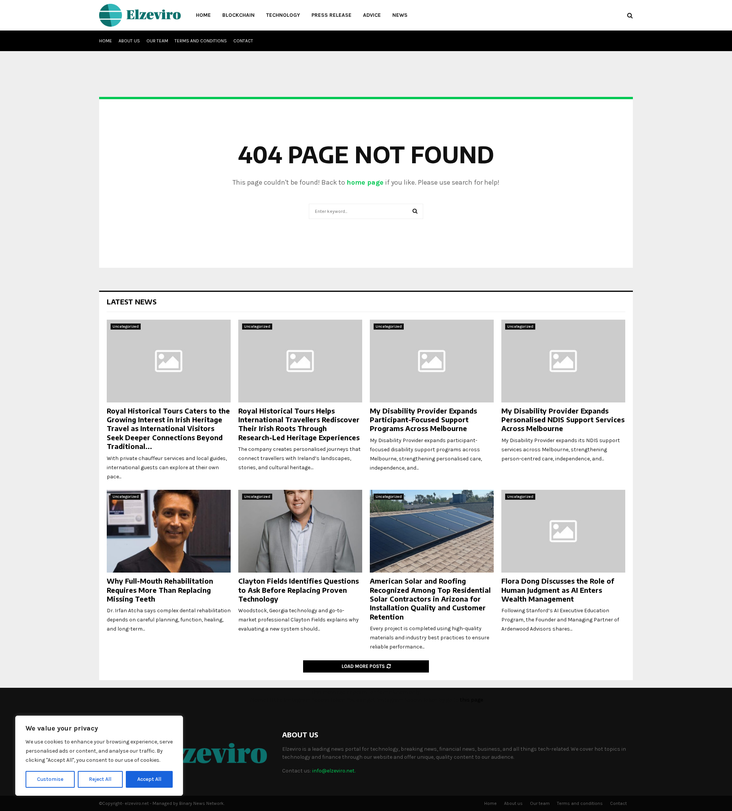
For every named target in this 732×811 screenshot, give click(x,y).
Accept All (149, 779)
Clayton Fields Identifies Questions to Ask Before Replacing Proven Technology (298, 589)
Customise (50, 779)
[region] (99, 756)
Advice (372, 15)
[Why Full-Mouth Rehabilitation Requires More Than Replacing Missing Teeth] (169, 531)
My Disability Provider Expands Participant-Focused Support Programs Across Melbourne (423, 419)
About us (129, 40)
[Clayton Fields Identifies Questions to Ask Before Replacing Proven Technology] (300, 531)
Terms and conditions (201, 40)
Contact (243, 40)
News (400, 15)
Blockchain (238, 15)
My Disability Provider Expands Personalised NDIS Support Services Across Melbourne (562, 419)
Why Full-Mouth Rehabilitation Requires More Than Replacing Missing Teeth (160, 589)
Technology (283, 15)
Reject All (100, 779)
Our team (157, 40)
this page (471, 700)
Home (203, 15)
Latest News (132, 301)
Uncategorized (125, 326)
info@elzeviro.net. (333, 771)
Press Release (331, 15)
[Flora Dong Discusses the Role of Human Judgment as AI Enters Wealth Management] (563, 531)
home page (365, 182)
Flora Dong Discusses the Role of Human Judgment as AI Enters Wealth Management (557, 589)
